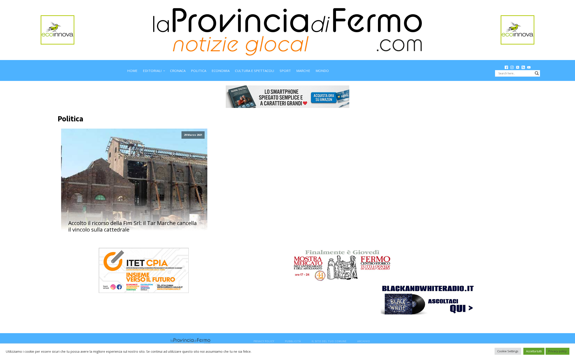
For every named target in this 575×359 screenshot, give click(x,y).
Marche (303, 70)
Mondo (322, 70)
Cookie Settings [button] (507, 351)
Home (132, 70)
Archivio (363, 341)
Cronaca (178, 70)
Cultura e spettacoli (254, 70)
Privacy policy (557, 351)
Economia (221, 70)
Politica (198, 70)
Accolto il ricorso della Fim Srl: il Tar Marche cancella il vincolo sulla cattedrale (132, 226)
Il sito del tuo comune (329, 341)
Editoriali (152, 70)
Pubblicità (293, 341)
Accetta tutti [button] (534, 351)
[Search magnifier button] (537, 73)
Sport (285, 70)
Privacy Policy (264, 341)
